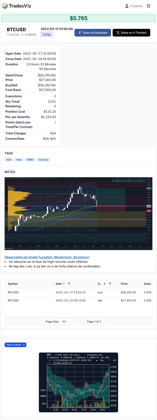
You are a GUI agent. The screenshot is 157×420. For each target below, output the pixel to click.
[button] (77, 321)
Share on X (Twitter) (133, 32)
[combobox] (65, 322)
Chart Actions (13, 344)
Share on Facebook (95, 32)
